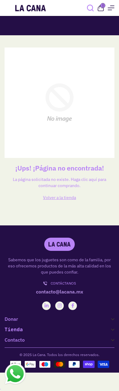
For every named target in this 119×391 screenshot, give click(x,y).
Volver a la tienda (59, 197)
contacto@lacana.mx (59, 291)
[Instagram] (59, 305)
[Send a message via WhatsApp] (15, 374)
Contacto (15, 340)
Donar (11, 319)
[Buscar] (90, 8)
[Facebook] (72, 305)
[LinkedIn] (46, 305)
